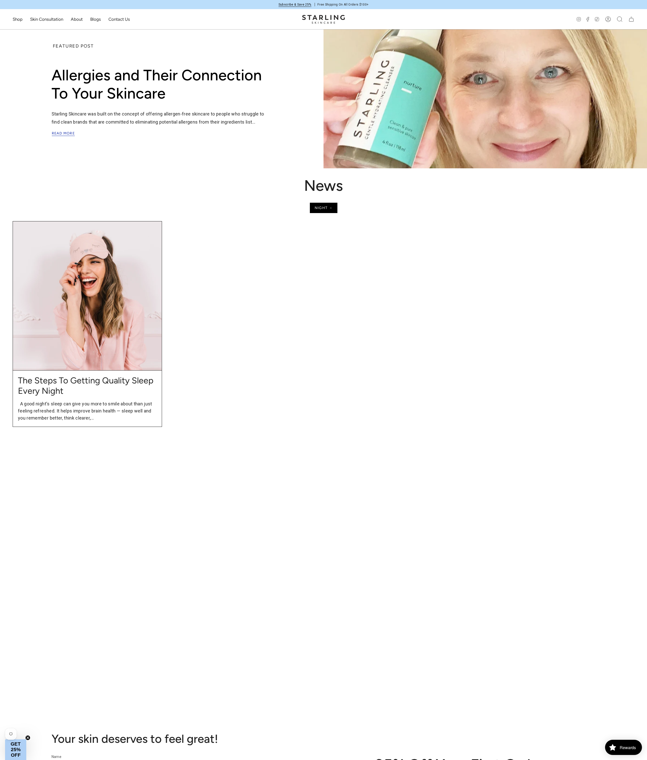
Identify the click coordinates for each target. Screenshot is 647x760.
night (321, 208)
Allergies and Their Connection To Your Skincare (157, 84)
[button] (17, 19)
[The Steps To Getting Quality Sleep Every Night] (87, 295)
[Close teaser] (27, 737)
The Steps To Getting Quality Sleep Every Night (85, 386)
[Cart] (631, 19)
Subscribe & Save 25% (295, 4)
